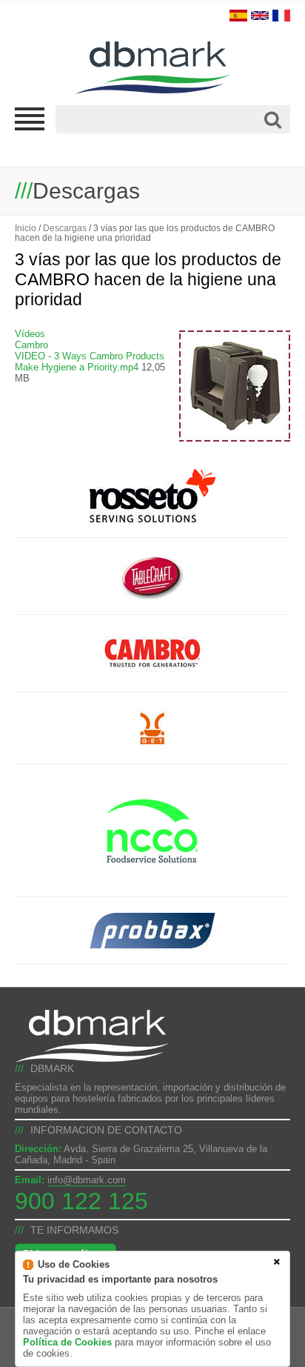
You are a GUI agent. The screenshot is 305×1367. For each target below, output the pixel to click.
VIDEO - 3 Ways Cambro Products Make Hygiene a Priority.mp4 (89, 361)
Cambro (31, 344)
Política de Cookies (67, 1342)
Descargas (65, 228)
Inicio (25, 228)
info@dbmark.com (86, 1179)
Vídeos (30, 333)
